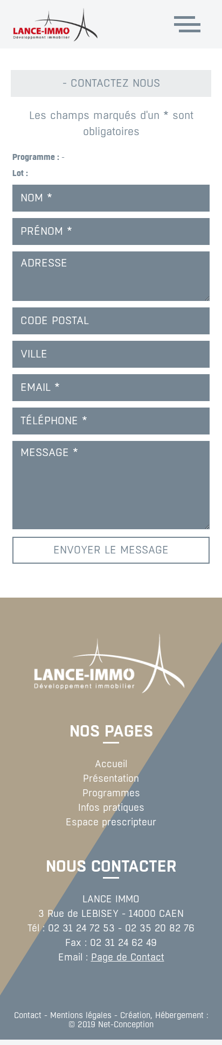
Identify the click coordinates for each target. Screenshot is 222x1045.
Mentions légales (81, 1015)
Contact (27, 1015)
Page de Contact (127, 957)
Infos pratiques (111, 807)
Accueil (111, 764)
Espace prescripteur (111, 822)
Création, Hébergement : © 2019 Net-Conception (138, 1020)
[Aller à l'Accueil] (78, 24)
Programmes (111, 793)
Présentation (111, 778)
